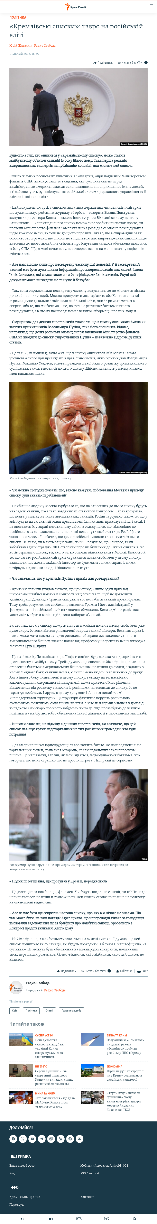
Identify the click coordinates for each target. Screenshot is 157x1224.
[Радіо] (22, 1219)
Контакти (87, 1197)
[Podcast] (70, 1139)
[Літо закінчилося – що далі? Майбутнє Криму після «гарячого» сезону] (21, 1097)
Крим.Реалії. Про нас (24, 1197)
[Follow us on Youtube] (32, 1139)
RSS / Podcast (89, 1173)
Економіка (114, 1066)
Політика (17, 18)
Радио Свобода (45, 45)
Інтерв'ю (41, 1066)
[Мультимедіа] (51, 1219)
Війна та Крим (117, 1035)
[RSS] (60, 1139)
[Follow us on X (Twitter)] (23, 1139)
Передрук (16, 1204)
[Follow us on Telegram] (42, 1139)
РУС (106, 1219)
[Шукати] (135, 1219)
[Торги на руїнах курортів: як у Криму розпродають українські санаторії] (92, 1070)
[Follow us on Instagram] (51, 1139)
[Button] (103, 63)
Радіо (13, 1173)
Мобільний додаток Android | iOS (104, 1165)
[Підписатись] (79, 1139)
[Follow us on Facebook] (13, 1139)
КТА (79, 1219)
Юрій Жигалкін (21, 45)
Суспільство (44, 1035)
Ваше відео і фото (22, 1165)
